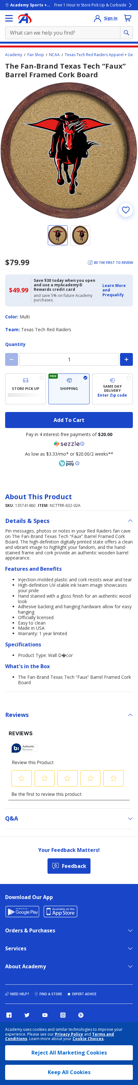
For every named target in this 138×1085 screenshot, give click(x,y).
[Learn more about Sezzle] (69, 444)
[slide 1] (58, 235)
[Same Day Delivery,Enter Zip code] (112, 389)
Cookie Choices (88, 1039)
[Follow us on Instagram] (63, 1015)
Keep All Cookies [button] (69, 1072)
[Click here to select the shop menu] (9, 18)
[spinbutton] (69, 359)
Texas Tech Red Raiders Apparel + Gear (101, 55)
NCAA (54, 55)
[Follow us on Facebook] (9, 1015)
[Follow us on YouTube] (45, 1015)
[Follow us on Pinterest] (81, 1015)
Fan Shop (35, 55)
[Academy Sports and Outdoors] (25, 18)
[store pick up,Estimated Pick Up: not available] (25, 389)
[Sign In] (97, 18)
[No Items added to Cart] (128, 18)
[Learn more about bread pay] (69, 463)
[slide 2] (80, 235)
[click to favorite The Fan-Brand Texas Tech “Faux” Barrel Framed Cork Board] (126, 210)
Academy (13, 55)
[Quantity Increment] (126, 359)
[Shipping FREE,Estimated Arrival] (69, 389)
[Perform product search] (126, 32)
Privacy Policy (69, 1034)
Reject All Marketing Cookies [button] (69, 1052)
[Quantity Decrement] (11, 359)
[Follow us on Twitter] (27, 1015)
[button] (115, 290)
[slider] (69, 151)
